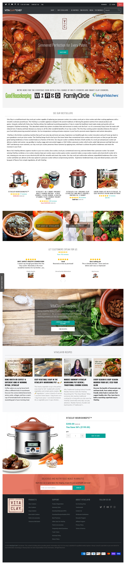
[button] (76, 2)
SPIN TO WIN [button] (57, 292)
